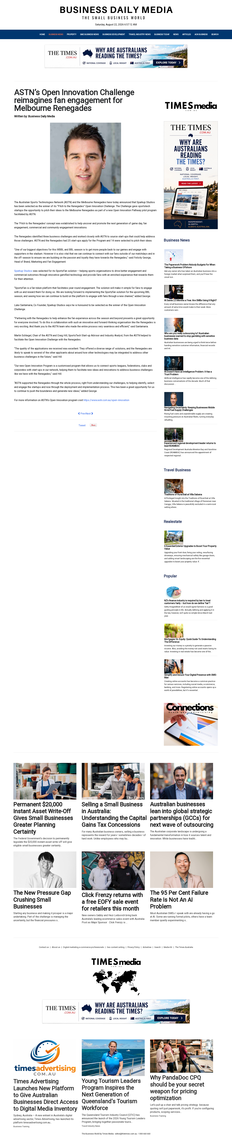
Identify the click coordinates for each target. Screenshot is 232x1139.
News (175, 34)
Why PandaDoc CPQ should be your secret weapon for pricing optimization (177, 1087)
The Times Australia (184, 947)
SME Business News (89, 34)
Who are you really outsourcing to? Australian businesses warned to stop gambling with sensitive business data (189, 336)
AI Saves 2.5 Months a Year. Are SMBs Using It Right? (190, 300)
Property (71, 34)
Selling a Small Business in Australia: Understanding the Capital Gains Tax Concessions (114, 814)
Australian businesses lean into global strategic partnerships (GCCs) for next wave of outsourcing (181, 814)
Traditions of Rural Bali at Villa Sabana (183, 494)
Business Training (21, 1126)
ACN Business (201, 34)
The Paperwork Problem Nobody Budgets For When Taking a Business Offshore (189, 266)
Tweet (82, 425)
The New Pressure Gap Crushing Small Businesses (42, 899)
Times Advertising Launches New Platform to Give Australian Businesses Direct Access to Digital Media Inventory (45, 1095)
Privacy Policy (134, 947)
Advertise (147, 947)
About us (56, 947)
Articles (186, 34)
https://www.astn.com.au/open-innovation (106, 400)
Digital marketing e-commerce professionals (83, 947)
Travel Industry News (140, 34)
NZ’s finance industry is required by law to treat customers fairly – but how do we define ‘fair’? (187, 601)
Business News (56, 34)
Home (42, 34)
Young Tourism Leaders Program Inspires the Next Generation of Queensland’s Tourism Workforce (111, 1095)
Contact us (44, 947)
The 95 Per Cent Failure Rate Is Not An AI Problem (179, 899)
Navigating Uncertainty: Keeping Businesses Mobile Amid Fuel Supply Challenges (189, 408)
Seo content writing (116, 947)
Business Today (162, 34)
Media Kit (168, 947)
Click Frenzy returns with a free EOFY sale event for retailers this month (112, 902)
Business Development (114, 34)
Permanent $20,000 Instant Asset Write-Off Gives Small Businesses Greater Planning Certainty (43, 818)
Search (215, 34)
